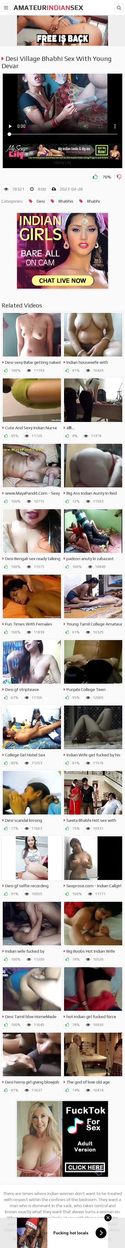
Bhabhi (93, 201)
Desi (41, 201)
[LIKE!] (95, 176)
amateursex (48, 8)
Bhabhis (66, 201)
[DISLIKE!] (118, 176)
